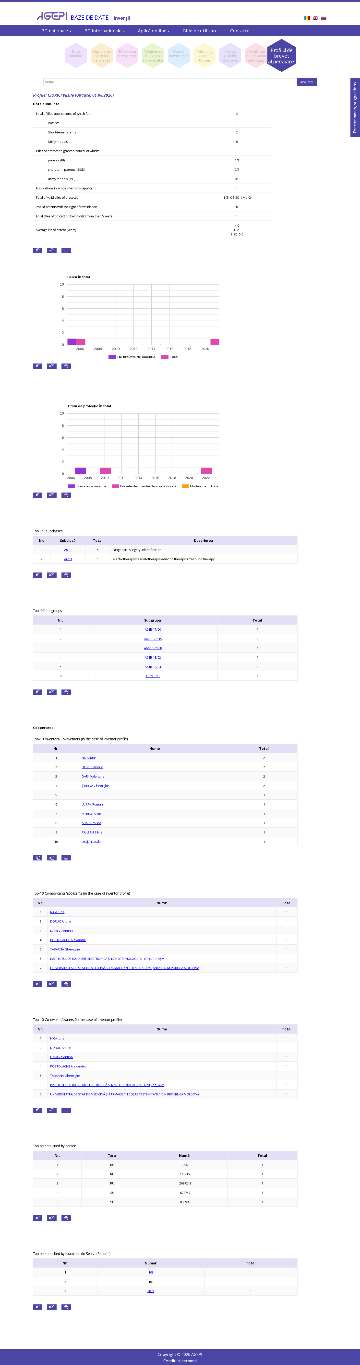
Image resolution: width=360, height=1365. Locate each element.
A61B (68, 549)
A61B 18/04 (153, 666)
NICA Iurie (89, 757)
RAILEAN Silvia (92, 832)
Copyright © (169, 1354)
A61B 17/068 (153, 648)
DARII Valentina (93, 776)
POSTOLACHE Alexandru (68, 940)
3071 (150, 1291)
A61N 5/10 (152, 676)
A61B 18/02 (153, 657)
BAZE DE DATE (90, 17)
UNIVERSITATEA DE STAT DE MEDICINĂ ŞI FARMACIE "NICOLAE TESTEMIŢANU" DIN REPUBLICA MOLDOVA (124, 968)
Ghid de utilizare (200, 31)
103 (151, 1272)
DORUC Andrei (92, 767)
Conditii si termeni (180, 1361)
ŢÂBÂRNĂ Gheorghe (65, 949)
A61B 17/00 (153, 629)
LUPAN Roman (92, 804)
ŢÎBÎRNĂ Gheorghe (95, 785)
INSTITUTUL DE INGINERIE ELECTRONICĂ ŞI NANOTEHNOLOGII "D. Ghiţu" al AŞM (107, 958)
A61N (68, 559)
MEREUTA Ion (91, 813)
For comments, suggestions (355, 107)
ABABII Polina (91, 823)
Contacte (239, 31)
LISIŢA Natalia (92, 841)
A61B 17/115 (153, 639)
